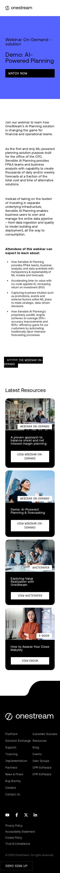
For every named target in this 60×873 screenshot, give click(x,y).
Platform (11, 734)
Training (11, 754)
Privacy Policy (13, 825)
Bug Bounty (12, 781)
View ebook (30, 660)
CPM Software (42, 767)
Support (10, 747)
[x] (26, 815)
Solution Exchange (16, 740)
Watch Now (17, 73)
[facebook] (17, 815)
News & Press (14, 774)
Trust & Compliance (17, 843)
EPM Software (42, 774)
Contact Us (12, 794)
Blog (36, 747)
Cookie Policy (13, 837)
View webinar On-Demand (30, 456)
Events (37, 754)
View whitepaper (30, 595)
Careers (10, 787)
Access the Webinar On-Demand (23, 362)
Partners (11, 767)
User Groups (41, 760)
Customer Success (44, 734)
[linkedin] (35, 815)
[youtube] (7, 815)
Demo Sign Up (16, 866)
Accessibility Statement (20, 831)
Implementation (16, 760)
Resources (40, 740)
